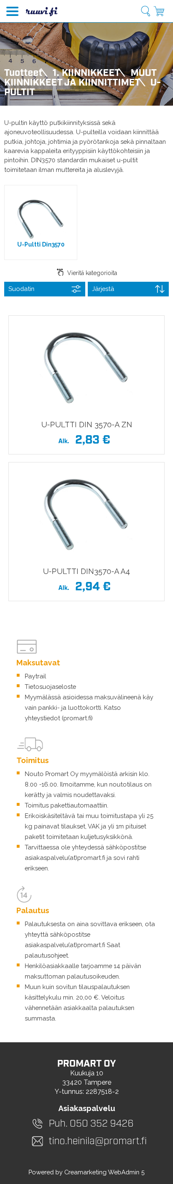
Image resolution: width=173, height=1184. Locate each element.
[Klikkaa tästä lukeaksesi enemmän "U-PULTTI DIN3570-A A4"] (86, 513)
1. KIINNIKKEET (86, 73)
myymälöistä (99, 773)
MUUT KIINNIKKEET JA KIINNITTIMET (80, 78)
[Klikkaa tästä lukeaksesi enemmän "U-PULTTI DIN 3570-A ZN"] (86, 366)
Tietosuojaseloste (50, 686)
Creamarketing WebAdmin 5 (104, 1172)
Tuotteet (23, 73)
